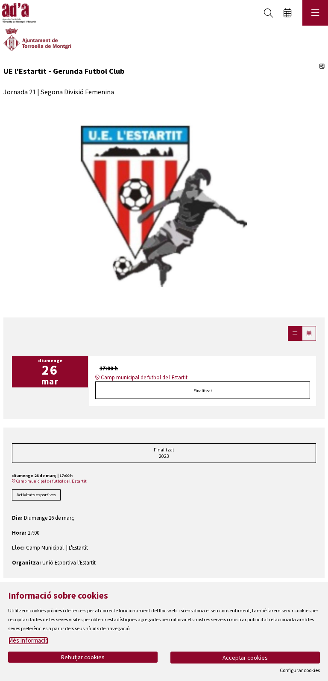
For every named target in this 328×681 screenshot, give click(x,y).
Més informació (28, 640)
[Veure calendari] (309, 333)
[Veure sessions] (295, 333)
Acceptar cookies (245, 657)
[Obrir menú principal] (315, 13)
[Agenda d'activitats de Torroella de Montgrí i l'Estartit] (18, 13)
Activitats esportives (36, 495)
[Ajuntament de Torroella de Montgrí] (37, 38)
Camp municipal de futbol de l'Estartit (143, 377)
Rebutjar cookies (83, 657)
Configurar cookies (300, 670)
